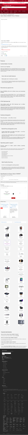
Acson (8, 401)
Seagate (15, 410)
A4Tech (4, 401)
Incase (4, 407)
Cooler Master (15, 403)
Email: (3, 353)
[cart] (26, 0)
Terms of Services (5, 391)
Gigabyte (12, 406)
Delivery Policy (4, 362)
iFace (22, 406)
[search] (23, 0)
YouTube (4, 379)
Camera (2, 12)
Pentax (4, 410)
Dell (21, 394)
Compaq (19, 394)
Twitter (3, 382)
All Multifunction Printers (7, 2)
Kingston (12, 407)
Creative (22, 403)
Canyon (4, 403)
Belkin (15, 401)
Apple (7, 394)
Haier (18, 406)
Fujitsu (4, 406)
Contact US (4, 433)
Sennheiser (19, 410)
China (7, 403)
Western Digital (12, 413)
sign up (3, 354)
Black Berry (15, 394)
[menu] (1, 1)
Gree (14, 406)
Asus (11, 394)
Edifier (15, 404)
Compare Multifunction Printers (6, 372)
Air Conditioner (6, 12)
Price (1, 179)
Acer (4, 394)
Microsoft (22, 407)
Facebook (4, 378)
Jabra (7, 407)
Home (1, 14)
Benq (18, 401)
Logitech (19, 407)
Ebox (7, 404)
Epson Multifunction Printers (21, 2)
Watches (11, 12)
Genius (8, 406)
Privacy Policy (4, 366)
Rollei (11, 410)
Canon (22, 401)
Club (11, 403)
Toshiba (4, 399)
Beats (11, 401)
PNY (7, 410)
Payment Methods (8, 433)
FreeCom (19, 404)
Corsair (18, 403)
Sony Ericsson (22, 397)
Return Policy (4, 365)
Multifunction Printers (5, 14)
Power (15, 12)
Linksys (15, 407)
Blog (3, 375)
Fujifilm (22, 404)
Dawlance (5, 404)
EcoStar (12, 404)
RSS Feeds (4, 383)
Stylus (22, 410)
